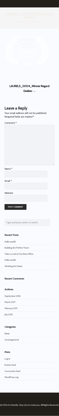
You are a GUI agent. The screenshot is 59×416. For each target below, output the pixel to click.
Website (9, 193)
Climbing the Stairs (13, 266)
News (7, 333)
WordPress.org (11, 377)
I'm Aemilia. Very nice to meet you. (24, 405)
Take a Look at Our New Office (19, 254)
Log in (7, 358)
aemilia (40, 21)
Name (8, 168)
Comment (11, 122)
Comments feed (12, 371)
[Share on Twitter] (11, 75)
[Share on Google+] (17, 75)
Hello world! (10, 241)
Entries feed (10, 365)
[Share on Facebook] (6, 75)
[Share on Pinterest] (28, 75)
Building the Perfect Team (17, 247)
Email (8, 180)
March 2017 (10, 302)
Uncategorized (12, 339)
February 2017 (11, 308)
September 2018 (12, 296)
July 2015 (9, 314)
